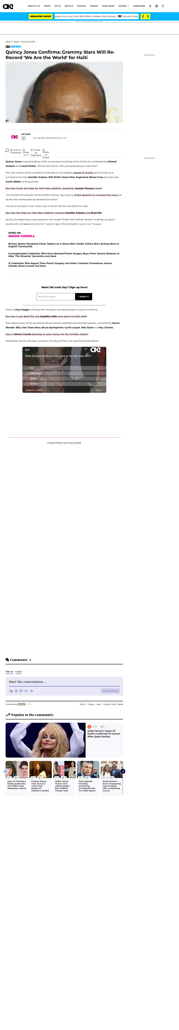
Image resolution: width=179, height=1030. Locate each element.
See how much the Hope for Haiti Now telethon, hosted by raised (54, 188)
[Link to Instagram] (156, 6)
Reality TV (34, 6)
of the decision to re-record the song (95, 195)
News (16, 41)
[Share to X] (26, 150)
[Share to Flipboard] (36, 150)
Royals (69, 6)
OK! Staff (25, 134)
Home (9, 41)
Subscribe (139, 6)
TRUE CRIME (108, 6)
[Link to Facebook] (150, 6)
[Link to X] (163, 6)
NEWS (47, 6)
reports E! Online (83, 172)
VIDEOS (94, 6)
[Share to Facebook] (15, 150)
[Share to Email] (46, 150)
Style (57, 6)
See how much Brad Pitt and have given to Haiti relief (46, 316)
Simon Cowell (28, 41)
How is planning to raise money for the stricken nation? (47, 334)
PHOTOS (81, 6)
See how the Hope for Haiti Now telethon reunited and (54, 213)
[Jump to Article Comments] (7, 150)
